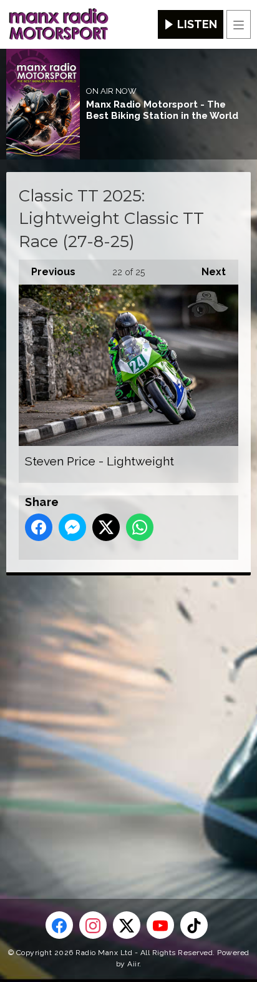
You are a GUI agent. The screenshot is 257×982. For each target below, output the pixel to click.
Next (207, 272)
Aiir (133, 963)
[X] (126, 925)
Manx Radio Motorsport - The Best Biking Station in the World (162, 110)
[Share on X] (106, 527)
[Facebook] (59, 925)
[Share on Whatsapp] (139, 527)
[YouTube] (160, 925)
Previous (47, 272)
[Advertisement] (128, 717)
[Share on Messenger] (72, 527)
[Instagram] (93, 925)
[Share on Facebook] (38, 527)
